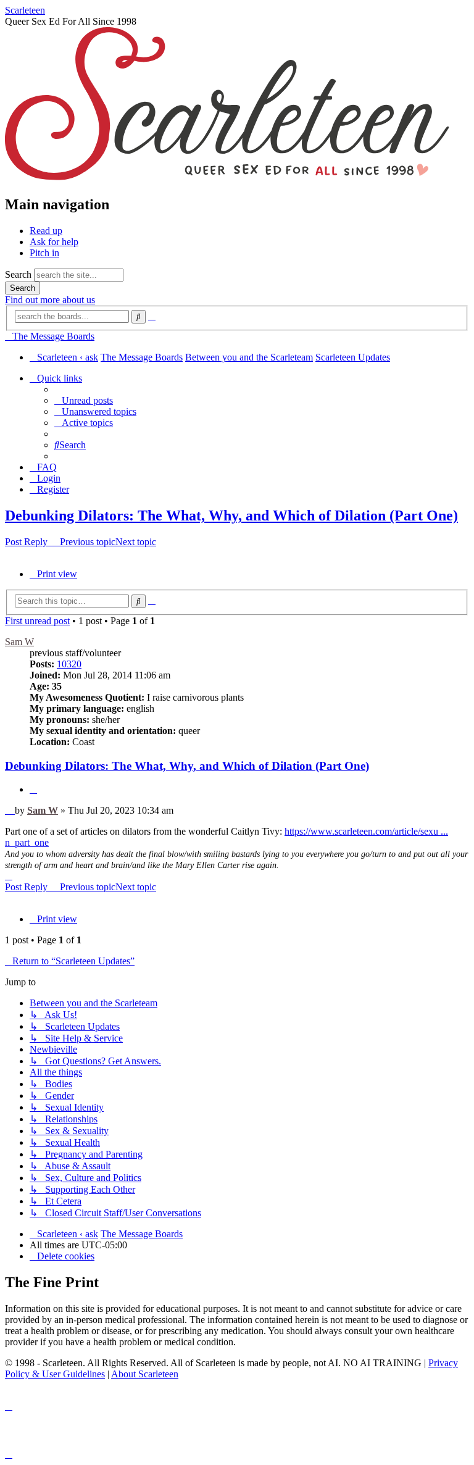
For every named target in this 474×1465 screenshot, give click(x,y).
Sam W (19, 642)
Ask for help (54, 241)
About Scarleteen (144, 1374)
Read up (46, 230)
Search (18, 274)
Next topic (135, 541)
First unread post (37, 621)
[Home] (227, 178)
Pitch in (44, 253)
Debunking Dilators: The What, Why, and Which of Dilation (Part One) (231, 515)
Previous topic (87, 541)
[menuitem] (83, 400)
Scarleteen (25, 10)
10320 (69, 664)
